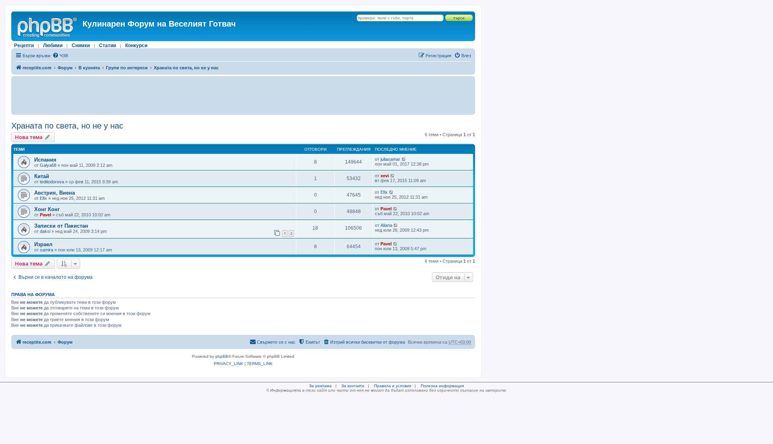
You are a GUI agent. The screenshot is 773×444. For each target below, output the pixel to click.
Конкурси (136, 45)
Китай (41, 176)
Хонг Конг (47, 209)
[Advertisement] (243, 95)
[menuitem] (60, 55)
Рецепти (24, 45)
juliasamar (390, 159)
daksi (45, 231)
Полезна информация (442, 386)
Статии (107, 45)
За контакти (352, 386)
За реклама (320, 386)
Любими (52, 45)
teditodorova (52, 181)
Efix (43, 198)
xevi (384, 175)
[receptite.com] (48, 26)
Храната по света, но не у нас (67, 125)
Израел (43, 244)
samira (46, 249)
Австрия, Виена (54, 193)
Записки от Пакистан (61, 226)
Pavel (45, 214)
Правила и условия (392, 386)
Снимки (81, 45)
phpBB (221, 356)
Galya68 (48, 165)
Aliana (386, 225)
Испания (45, 160)
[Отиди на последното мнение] (404, 159)
